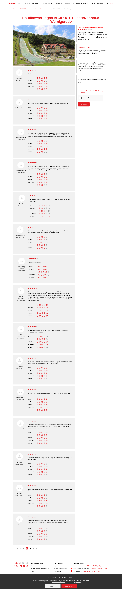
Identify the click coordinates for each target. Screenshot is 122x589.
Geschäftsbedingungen (97, 91)
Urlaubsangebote (47, 3)
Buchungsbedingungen (60, 568)
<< (14, 548)
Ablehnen (52, 586)
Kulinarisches (68, 3)
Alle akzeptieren (69, 586)
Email (79, 82)
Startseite (15, 9)
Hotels (26, 3)
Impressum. (77, 582)
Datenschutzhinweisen (58, 582)
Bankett (58, 3)
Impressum (57, 566)
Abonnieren (84, 104)
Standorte (35, 3)
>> (39, 548)
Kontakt (99, 3)
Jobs (92, 3)
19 (23, 548)
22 (33, 548)
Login (111, 3)
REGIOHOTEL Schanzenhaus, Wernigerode (30, 9)
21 (30, 548)
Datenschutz (57, 571)
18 (20, 548)
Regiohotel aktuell (81, 3)
